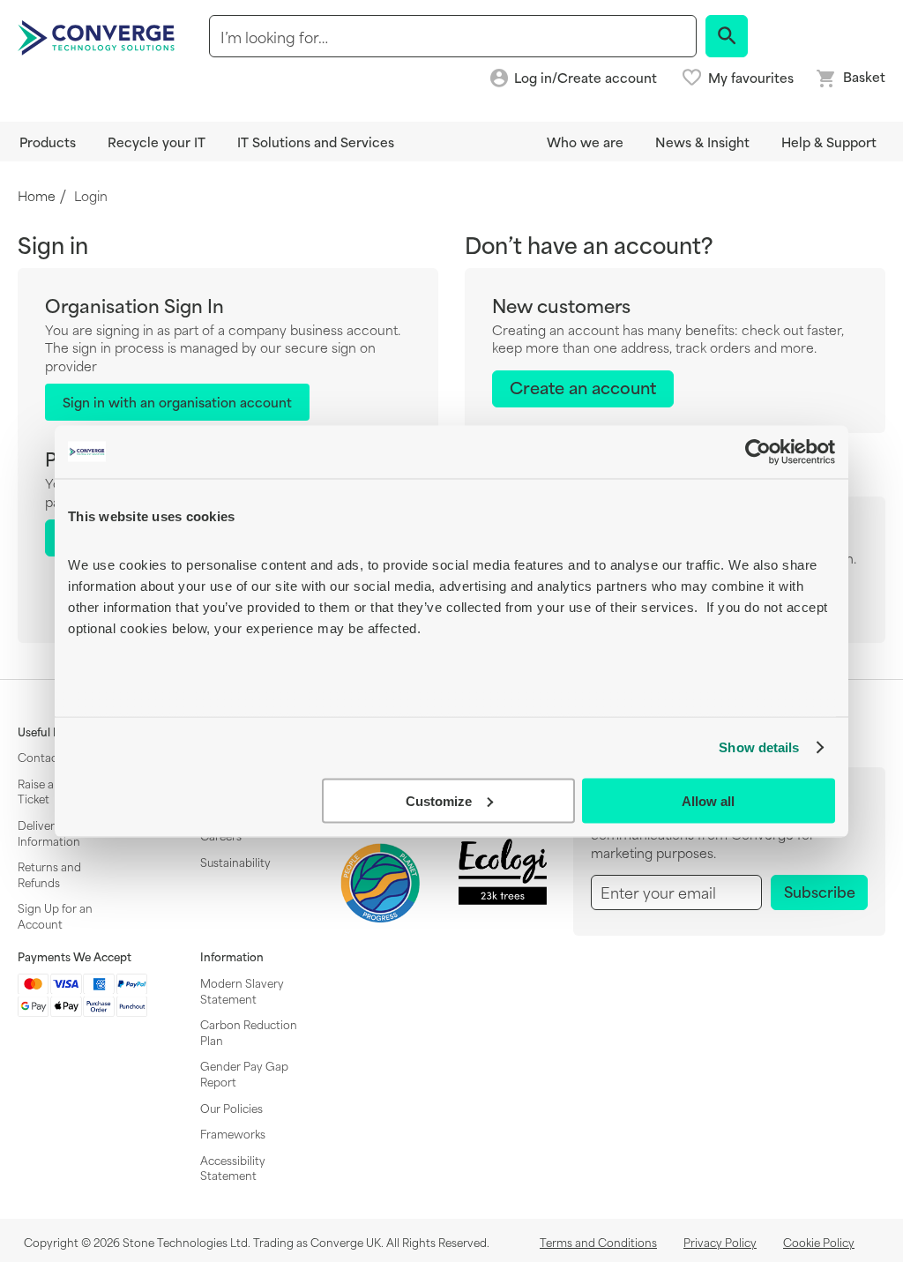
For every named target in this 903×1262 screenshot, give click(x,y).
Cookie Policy (818, 1242)
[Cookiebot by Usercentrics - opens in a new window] (758, 451)
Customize (439, 800)
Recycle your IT (156, 141)
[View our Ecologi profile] (503, 872)
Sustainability (235, 861)
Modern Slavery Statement (242, 990)
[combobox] (453, 36)
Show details (759, 747)
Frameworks (232, 1133)
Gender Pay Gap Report (244, 1073)
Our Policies (231, 1107)
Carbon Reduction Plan (248, 1032)
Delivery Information (49, 832)
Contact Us (48, 756)
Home (37, 196)
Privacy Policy (720, 1242)
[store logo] (99, 36)
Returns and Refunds (49, 874)
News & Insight (702, 141)
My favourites (751, 77)
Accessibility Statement (232, 1167)
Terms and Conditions (598, 1242)
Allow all (708, 800)
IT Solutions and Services (315, 141)
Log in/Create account (585, 78)
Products (47, 141)
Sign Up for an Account (55, 915)
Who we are (585, 141)
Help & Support (829, 141)
